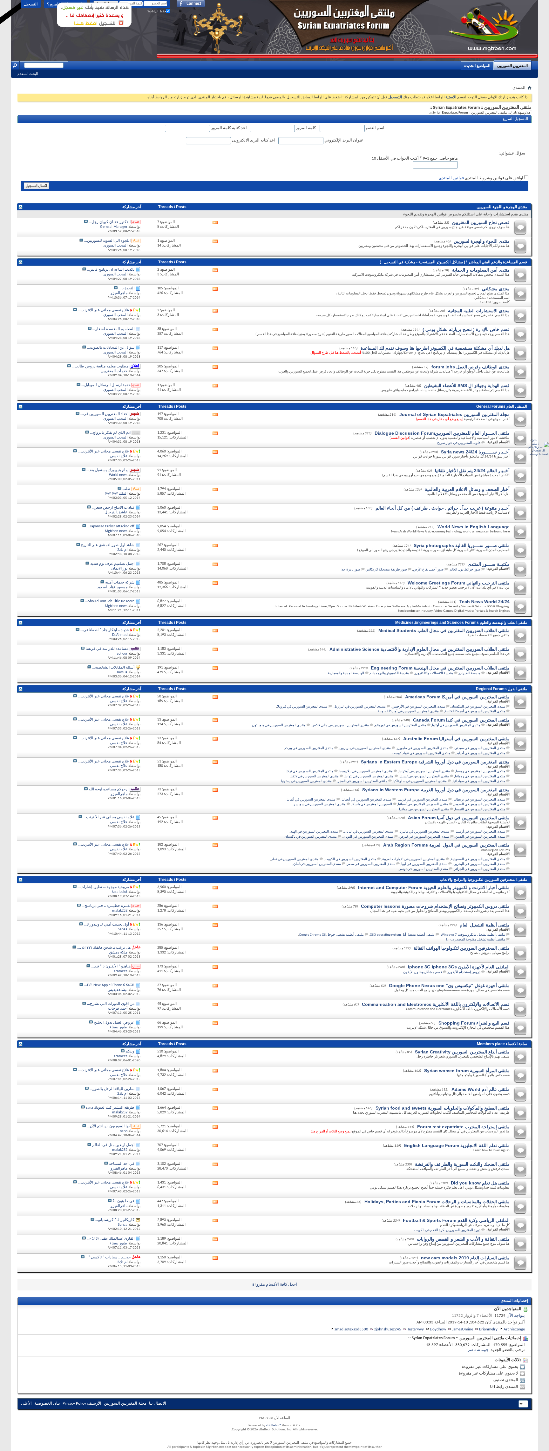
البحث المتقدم (27, 74)
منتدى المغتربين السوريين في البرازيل (360, 707)
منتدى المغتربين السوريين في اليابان (369, 832)
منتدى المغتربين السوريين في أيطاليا (366, 799)
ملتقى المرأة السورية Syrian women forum (467, 1070)
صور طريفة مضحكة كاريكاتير (386, 569)
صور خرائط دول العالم (465, 569)
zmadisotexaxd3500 (351, 1329)
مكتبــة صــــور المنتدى (489, 564)
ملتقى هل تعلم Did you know (480, 1182)
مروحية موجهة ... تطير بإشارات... (103, 887)
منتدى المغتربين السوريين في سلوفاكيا (420, 781)
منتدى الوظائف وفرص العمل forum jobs (470, 366)
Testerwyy (415, 1329)
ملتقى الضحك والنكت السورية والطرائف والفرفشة (462, 1164)
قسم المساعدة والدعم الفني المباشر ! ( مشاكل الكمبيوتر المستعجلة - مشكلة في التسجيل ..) (453, 262)
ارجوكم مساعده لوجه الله (108, 789)
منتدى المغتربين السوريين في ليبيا (424, 864)
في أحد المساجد (121, 1164)
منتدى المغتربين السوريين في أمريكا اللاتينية (475, 711)
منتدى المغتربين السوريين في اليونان (368, 837)
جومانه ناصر (478, 1350)
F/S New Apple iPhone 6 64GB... (109, 985)
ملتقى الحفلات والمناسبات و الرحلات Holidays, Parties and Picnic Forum (437, 1201)
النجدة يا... (126, 288)
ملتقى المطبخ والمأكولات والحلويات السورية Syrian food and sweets (443, 1108)
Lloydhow (438, 1329)
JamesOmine (462, 1329)
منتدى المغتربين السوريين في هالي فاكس (340, 725)
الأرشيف (94, 1404)
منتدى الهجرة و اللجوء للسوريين (502, 207)
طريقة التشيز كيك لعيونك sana (110, 1108)
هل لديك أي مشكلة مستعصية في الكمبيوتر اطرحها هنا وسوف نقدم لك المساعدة (435, 348)
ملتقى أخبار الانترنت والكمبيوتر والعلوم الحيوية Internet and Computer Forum (434, 887)
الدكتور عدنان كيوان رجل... (110, 222)
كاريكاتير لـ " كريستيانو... (114, 1220)
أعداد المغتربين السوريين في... (104, 414)
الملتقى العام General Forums (501, 406)
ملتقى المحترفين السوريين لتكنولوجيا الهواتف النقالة (462, 948)
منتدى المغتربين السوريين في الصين (480, 837)
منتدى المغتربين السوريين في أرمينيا (480, 832)
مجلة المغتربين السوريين (125, 1404)
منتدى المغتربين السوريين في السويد (479, 804)
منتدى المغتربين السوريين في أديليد (480, 753)
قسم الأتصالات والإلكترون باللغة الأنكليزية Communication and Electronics (436, 1004)
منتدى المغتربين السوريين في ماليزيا (425, 832)
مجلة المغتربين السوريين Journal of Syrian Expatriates (454, 414)
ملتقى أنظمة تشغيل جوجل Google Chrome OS (331, 935)
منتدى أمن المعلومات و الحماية (481, 270)
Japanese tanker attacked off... (110, 526)
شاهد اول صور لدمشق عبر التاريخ (107, 545)
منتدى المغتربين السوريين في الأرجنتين (418, 707)
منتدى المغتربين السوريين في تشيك (424, 776)
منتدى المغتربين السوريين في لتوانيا (369, 776)
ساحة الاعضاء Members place (502, 1044)
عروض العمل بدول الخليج (114, 1023)
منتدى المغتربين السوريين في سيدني (479, 748)
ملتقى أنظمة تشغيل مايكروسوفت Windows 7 (473, 935)
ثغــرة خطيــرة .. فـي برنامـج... (106, 906)
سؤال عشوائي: (512, 153)
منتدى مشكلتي (496, 288)
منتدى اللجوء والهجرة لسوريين (482, 241)
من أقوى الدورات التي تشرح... (110, 1004)
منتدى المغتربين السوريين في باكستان (310, 837)
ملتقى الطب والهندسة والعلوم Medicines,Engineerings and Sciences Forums (461, 622)
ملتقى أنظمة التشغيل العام (485, 924)
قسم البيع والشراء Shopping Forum (474, 1023)
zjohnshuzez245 (387, 1329)
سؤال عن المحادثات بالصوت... (110, 348)
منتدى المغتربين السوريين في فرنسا (422, 799)
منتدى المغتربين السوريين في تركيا (309, 771)
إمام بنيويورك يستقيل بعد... (107, 470)
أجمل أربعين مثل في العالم (113, 1145)
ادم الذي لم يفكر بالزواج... (110, 433)
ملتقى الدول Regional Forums (501, 689)
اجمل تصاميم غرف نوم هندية (112, 564)
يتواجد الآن (515, 1316)
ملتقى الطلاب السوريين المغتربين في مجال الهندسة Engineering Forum (440, 667)
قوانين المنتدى (451, 178)
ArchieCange (514, 1329)
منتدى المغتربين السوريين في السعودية (478, 859)
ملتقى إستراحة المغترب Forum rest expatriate (463, 1126)
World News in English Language (473, 526)
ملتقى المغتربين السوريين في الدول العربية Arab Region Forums (446, 845)
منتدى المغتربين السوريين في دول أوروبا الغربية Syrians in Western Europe (436, 789)
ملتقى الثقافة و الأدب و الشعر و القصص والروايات (463, 1239)
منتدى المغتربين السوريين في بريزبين (365, 748)
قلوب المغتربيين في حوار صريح (458, 443)
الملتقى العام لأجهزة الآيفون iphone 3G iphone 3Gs (459, 966)
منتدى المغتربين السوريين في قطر (295, 859)
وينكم (129, 1051)
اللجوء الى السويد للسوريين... (107, 241)
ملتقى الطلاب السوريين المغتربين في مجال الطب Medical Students (444, 630)
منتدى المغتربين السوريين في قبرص (424, 837)
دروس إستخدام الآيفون (464, 972)
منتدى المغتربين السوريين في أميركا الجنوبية (408, 711)
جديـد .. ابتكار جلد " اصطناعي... (104, 630)
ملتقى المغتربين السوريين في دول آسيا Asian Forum (459, 817)
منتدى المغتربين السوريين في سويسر (320, 804)
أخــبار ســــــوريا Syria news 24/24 (475, 451)
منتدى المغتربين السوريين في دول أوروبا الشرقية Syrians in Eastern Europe (435, 761)
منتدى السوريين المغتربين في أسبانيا (423, 804)
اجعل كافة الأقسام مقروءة (274, 1285)
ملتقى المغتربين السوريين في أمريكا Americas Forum (457, 696)
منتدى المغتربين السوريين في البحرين (479, 864)
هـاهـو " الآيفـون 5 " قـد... (111, 966)
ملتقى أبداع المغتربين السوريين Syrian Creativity (462, 1051)
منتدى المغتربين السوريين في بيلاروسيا (366, 771)
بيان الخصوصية (47, 1404)
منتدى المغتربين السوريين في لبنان (317, 864)
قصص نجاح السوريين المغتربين (481, 222)
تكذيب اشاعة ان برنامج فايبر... (110, 270)
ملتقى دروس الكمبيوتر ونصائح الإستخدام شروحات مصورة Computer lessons (435, 906)
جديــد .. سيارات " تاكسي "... (108, 1257)
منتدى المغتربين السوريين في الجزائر (479, 869)
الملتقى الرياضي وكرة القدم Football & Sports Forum (456, 1220)
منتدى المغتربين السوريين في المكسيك (478, 707)
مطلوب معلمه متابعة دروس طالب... (100, 366)
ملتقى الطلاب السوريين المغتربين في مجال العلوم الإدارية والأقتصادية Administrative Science (419, 649)
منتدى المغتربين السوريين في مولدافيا (479, 781)
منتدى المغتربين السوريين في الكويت (350, 859)
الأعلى (26, 1404)
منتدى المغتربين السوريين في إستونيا (306, 781)
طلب (126, 489)
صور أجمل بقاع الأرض (428, 569)
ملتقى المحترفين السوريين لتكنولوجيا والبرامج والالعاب (483, 879)
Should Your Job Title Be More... (109, 601)
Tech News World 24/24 (484, 601)
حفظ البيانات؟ (156, 11)
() (400, 438)
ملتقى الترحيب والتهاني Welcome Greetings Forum (459, 582)
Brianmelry (488, 1329)
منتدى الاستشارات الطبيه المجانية (479, 310)
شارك (533, 440)
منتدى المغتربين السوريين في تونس (423, 869)
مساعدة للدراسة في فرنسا (106, 649)
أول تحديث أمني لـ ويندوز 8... (106, 925)
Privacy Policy (74, 1404)
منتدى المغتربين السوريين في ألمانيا (311, 799)
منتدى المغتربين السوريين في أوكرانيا (424, 771)
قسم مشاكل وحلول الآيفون (422, 972)
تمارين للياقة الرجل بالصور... (112, 1089)
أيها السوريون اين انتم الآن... (109, 1126)
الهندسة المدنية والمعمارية (346, 673)
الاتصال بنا (157, 1404)
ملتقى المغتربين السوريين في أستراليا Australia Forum (456, 738)
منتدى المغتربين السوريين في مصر (371, 864)
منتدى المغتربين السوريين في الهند (314, 832)
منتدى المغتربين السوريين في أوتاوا (456, 725)
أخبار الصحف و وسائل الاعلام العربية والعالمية (467, 489)
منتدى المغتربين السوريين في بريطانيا (479, 799)
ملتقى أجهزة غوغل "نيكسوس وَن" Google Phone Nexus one (449, 985)
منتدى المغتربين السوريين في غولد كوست (421, 753)
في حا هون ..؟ (123, 1201)
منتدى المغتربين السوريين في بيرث (309, 748)
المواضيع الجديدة (477, 65)
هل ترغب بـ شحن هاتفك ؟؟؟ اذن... (104, 948)
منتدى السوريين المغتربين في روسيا (480, 771)
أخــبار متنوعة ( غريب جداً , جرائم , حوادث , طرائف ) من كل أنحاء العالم (443, 508)
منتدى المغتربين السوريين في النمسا (480, 809)
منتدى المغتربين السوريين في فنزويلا (302, 707)
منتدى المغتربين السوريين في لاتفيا (315, 776)
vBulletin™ (273, 1425)
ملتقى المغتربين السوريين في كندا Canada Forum (461, 719)
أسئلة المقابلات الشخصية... (113, 667)
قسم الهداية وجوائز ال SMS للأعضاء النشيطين (467, 385)
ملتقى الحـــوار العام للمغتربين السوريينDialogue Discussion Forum (442, 433)
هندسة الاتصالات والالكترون (434, 673)
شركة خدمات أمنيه (119, 582)
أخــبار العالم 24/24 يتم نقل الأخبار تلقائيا (472, 470)
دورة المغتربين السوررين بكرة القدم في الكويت (447, 1230)
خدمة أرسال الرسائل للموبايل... (106, 385)
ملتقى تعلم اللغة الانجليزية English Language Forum (457, 1145)
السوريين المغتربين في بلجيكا (372, 804)
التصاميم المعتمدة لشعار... (113, 329)
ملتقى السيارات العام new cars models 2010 (465, 1257)
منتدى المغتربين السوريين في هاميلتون (279, 725)
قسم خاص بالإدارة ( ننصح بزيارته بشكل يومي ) (466, 329)
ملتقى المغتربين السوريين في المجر (362, 781)
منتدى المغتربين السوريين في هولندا (424, 809)
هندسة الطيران (469, 673)
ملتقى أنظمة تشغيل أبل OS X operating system (402, 935)
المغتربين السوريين (512, 65)
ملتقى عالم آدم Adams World (480, 1089)
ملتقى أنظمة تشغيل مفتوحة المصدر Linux (475, 939)
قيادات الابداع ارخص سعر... (113, 508)
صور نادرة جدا (350, 569)
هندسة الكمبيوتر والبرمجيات (389, 673)
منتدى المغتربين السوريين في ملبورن (422, 748)
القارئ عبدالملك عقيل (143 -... (110, 1239)
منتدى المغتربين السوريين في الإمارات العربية (413, 859)
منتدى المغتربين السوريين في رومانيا (480, 776)
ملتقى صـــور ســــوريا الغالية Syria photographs (462, 545)
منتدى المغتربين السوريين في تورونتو (400, 725)
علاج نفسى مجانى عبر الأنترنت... (103, 310)
